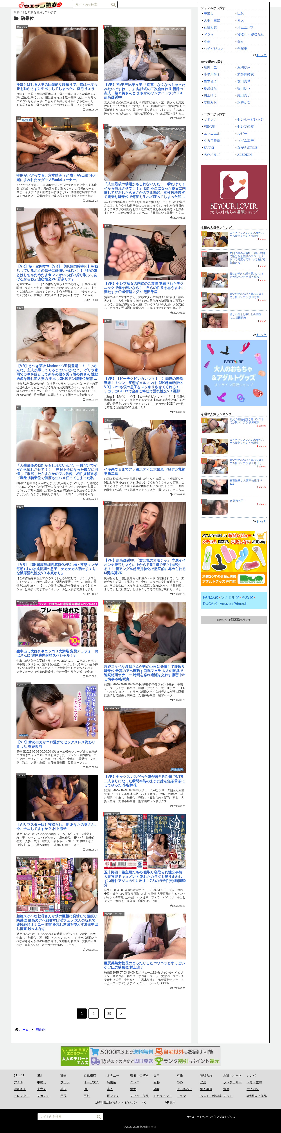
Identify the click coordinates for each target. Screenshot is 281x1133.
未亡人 (41, 1089)
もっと (261, 55)
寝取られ (206, 1075)
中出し (209, 13)
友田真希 (243, 81)
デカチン (43, 1096)
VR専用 (170, 1102)
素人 (240, 20)
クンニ (134, 1082)
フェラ (65, 1082)
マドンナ (210, 119)
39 (109, 1013)
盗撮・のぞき (139, 1075)
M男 (156, 1089)
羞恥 (156, 1082)
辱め (180, 1082)
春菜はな (210, 88)
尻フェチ (113, 1096)
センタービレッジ (250, 119)
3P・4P (19, 1075)
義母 (63, 1089)
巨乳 (240, 13)
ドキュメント (162, 1096)
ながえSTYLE (247, 147)
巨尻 (63, 1096)
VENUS (209, 126)
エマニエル (212, 133)
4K (144, 1102)
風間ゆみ (243, 67)
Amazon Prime (231, 604)
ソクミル (228, 597)
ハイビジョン (213, 48)
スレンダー (21, 1096)
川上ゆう (210, 95)
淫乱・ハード (232, 1075)
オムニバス (245, 27)
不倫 (207, 41)
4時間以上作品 (257, 1096)
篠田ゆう (243, 88)
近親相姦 (210, 27)
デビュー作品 (139, 1096)
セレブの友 (245, 126)
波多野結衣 (245, 74)
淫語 (203, 1082)
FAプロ (209, 147)
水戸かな (243, 102)
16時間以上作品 (106, 1102)
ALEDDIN (244, 154)
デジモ (227, 1096)
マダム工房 (245, 140)
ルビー (242, 133)
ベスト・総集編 (211, 1096)
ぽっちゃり (184, 1089)
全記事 (242, 48)
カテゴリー (193, 1116)
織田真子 (243, 95)
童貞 (226, 1089)
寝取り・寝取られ (250, 34)
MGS (245, 597)
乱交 (63, 1075)
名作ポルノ (212, 154)
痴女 (240, 41)
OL (86, 1089)
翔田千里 (210, 67)
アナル (18, 1082)
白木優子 (210, 81)
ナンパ (251, 1075)
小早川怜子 (212, 74)
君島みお (210, 102)
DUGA (208, 604)
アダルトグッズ (226, 1116)
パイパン (253, 1089)
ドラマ (209, 34)
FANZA (209, 597)
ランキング (208, 1116)
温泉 (156, 1075)
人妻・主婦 (212, 20)
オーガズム (91, 1082)
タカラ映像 (212, 140)
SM (39, 1075)
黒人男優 (206, 1089)
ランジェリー (232, 1082)
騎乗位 (111, 1082)
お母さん (20, 1089)
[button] (113, 5)
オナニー (113, 1075)
